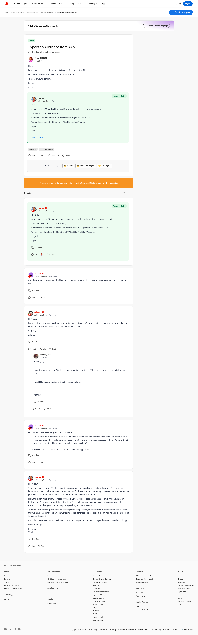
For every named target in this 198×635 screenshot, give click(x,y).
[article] (78, 231)
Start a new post (96, 183)
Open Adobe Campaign (158, 25)
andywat (37, 273)
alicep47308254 (40, 58)
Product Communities (18, 12)
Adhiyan (37, 312)
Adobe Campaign (33, 12)
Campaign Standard (47, 12)
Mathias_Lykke (45, 354)
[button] (181, 12)
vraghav (41, 98)
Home (6, 12)
